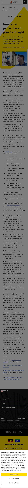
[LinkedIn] (9, 16)
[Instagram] (14, 16)
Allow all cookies (14, 474)
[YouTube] (20, 16)
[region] (14, 469)
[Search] (25, 2)
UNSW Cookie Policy (16, 470)
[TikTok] (17, 16)
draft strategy (8, 152)
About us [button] (4, 412)
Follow (20, 14)
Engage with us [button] (6, 399)
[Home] (14, 2)
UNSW (3, 7)
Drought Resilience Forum (13, 205)
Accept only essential (14, 478)
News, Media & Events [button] (9, 407)
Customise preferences (14, 482)
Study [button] (3, 403)
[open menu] (3, 2)
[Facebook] (12, 16)
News (10, 7)
